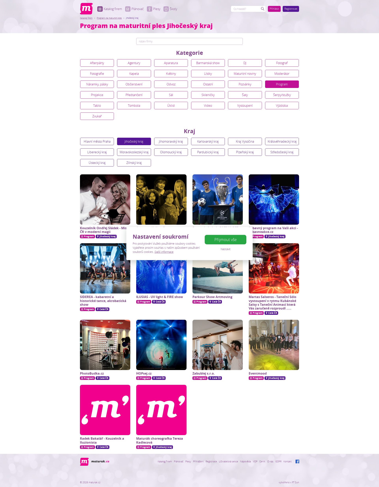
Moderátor (281, 73)
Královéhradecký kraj (282, 141)
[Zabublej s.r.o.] (217, 345)
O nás (270, 461)
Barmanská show (208, 63)
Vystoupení (245, 105)
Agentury (134, 63)
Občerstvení (134, 84)
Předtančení (134, 95)
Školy (173, 9)
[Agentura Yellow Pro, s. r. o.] (161, 199)
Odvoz (171, 84)
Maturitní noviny (245, 73)
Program (282, 84)
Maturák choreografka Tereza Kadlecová (159, 440)
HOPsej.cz (144, 373)
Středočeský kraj (282, 152)
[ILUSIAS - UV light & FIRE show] (161, 268)
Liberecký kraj (97, 152)
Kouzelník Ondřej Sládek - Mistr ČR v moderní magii (104, 230)
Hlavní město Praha (97, 141)
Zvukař (97, 116)
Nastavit (226, 249)
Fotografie (97, 73)
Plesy (156, 9)
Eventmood (258, 373)
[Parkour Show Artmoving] (217, 268)
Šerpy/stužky (282, 95)
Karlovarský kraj (208, 141)
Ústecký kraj (97, 163)
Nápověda (245, 461)
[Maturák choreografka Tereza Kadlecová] (161, 410)
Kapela (134, 73)
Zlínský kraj (134, 163)
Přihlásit (274, 8)
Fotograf (282, 63)
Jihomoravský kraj (171, 141)
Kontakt (287, 461)
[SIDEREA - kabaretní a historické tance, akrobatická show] (105, 268)
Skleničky (208, 95)
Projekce (97, 95)
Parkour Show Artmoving (212, 297)
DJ (244, 63)
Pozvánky (245, 84)
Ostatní (208, 84)
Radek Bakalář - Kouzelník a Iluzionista (102, 440)
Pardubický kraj (208, 152)
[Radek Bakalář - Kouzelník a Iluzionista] (105, 410)
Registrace (211, 461)
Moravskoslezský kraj (134, 152)
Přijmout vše (225, 239)
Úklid (171, 105)
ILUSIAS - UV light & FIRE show (159, 297)
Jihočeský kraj (134, 141)
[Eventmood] (274, 345)
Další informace (164, 252)
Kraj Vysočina (245, 141)
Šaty (245, 95)
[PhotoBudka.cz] (105, 345)
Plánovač (137, 9)
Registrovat (290, 8)
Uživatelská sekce (228, 461)
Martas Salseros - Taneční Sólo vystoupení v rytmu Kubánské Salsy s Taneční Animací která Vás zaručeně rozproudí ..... (272, 302)
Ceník (262, 461)
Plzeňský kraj (245, 152)
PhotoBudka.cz (92, 373)
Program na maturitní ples (109, 17)
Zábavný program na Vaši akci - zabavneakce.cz (273, 230)
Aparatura (171, 63)
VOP (255, 461)
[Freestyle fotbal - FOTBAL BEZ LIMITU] (217, 199)
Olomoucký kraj (171, 152)
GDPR (278, 461)
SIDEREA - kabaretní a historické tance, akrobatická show (103, 301)
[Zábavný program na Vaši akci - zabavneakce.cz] (274, 199)
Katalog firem (113, 9)
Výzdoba (282, 105)
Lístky (208, 73)
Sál (171, 95)
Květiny (171, 73)
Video (208, 105)
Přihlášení (198, 461)
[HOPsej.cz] (161, 345)
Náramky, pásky (97, 84)
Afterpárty (97, 63)
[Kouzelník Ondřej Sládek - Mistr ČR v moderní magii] (105, 199)
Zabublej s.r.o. (203, 373)
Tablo (97, 105)
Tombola (134, 105)
